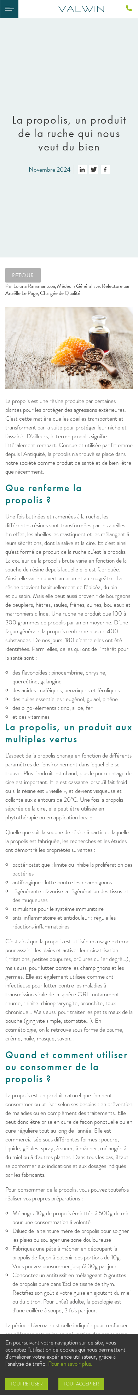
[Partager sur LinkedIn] (82, 169)
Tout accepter (81, 1384)
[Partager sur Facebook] (105, 169)
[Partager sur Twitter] (93, 169)
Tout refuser (26, 1384)
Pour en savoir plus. (70, 1363)
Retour (23, 275)
